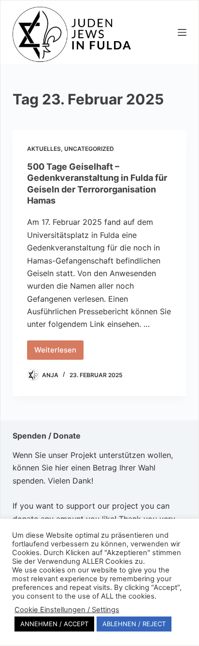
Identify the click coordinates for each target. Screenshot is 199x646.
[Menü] (182, 32)
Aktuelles (44, 148)
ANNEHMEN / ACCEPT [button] (54, 624)
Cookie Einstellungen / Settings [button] (66, 609)
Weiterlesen (59, 352)
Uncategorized (89, 148)
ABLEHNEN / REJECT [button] (134, 624)
